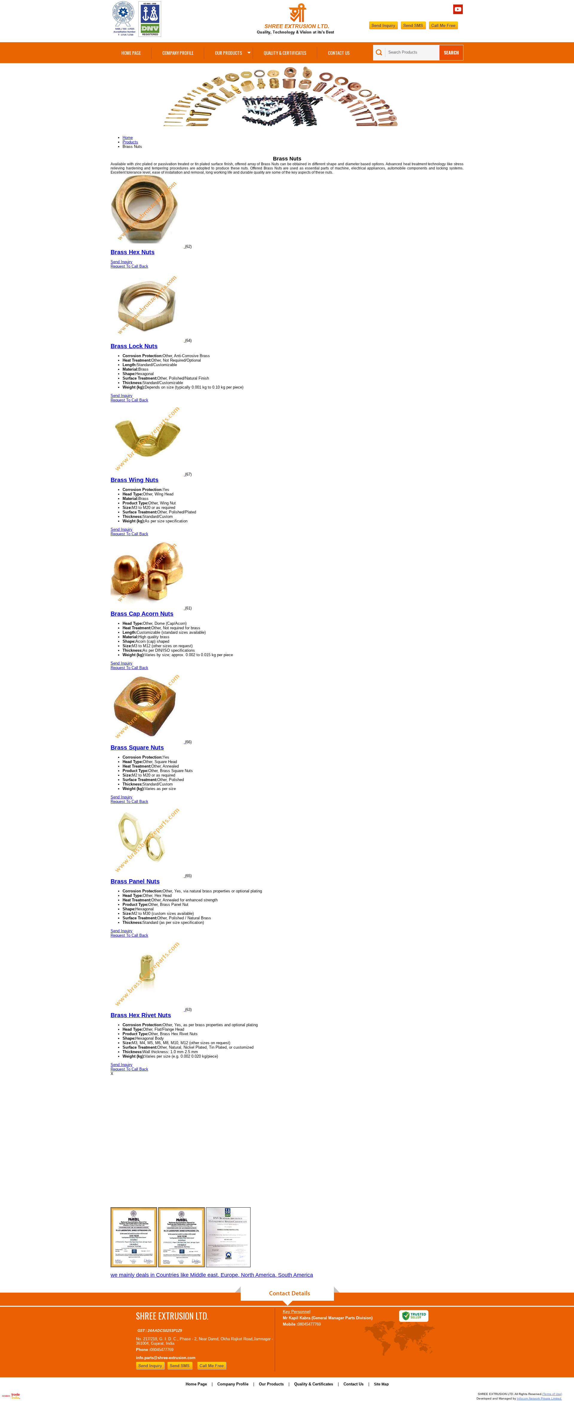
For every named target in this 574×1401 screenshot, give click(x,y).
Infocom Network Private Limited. (539, 1398)
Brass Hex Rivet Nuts (141, 1015)
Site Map (381, 1384)
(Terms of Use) (552, 1394)
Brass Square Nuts (137, 747)
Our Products (228, 52)
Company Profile (177, 52)
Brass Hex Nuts (133, 252)
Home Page (131, 52)
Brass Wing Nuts (134, 480)
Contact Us (339, 52)
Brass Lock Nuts (134, 346)
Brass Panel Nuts (135, 881)
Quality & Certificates (285, 52)
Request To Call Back (129, 266)
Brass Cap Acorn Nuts (142, 613)
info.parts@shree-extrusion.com (166, 1357)
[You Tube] (458, 12)
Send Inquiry (121, 262)
